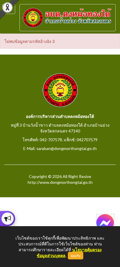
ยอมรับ (75, 255)
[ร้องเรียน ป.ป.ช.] (7, 218)
